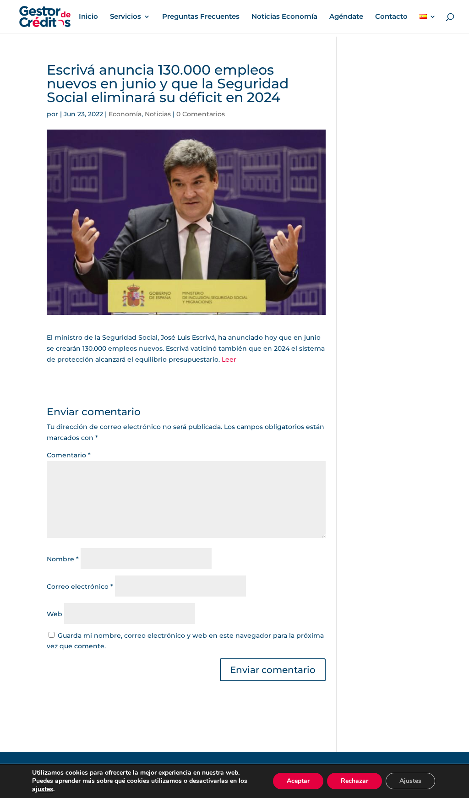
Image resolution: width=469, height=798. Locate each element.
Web (54, 614)
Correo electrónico (80, 586)
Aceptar (298, 780)
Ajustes (410, 780)
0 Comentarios (200, 114)
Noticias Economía (284, 17)
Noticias (158, 114)
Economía (125, 114)
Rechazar (354, 780)
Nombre (63, 559)
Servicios (125, 17)
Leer (229, 359)
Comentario (69, 455)
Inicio (88, 17)
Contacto (391, 17)
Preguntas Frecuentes (201, 17)
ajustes (42, 789)
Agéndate (346, 17)
